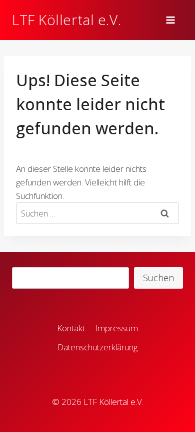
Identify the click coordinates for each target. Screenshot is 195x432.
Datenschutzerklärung (98, 347)
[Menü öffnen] (172, 20)
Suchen (158, 278)
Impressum (116, 328)
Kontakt (71, 328)
